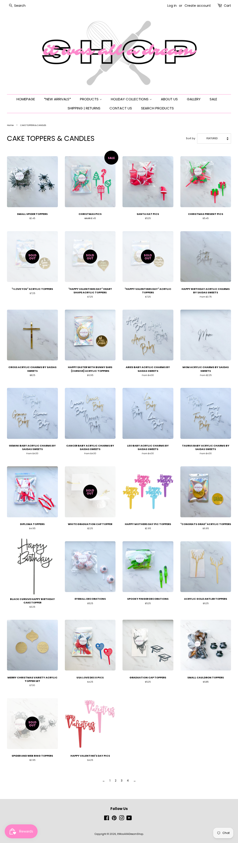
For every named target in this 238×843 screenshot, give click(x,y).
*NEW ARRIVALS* (57, 99)
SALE (213, 99)
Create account (198, 5)
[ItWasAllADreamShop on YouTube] (129, 819)
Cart (227, 5)
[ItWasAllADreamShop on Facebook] (106, 819)
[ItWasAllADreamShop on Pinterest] (114, 819)
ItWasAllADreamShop (130, 834)
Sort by (190, 138)
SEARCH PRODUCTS (157, 108)
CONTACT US (120, 108)
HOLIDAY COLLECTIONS (130, 99)
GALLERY (194, 99)
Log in (172, 5)
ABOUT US (169, 99)
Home (10, 125)
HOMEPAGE (26, 99)
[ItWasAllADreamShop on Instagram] (121, 819)
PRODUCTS (89, 99)
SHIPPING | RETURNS (84, 108)
